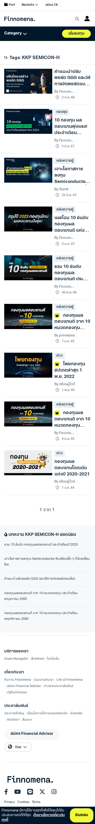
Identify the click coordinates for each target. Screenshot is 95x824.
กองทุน (61, 112)
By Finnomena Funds (64, 91)
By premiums (64, 335)
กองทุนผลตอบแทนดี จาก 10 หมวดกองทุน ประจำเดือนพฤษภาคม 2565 (41, 596)
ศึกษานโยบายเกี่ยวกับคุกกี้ (33, 818)
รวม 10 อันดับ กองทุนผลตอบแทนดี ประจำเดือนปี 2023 (41, 544)
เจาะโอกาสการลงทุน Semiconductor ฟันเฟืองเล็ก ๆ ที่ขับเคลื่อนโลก (47, 561)
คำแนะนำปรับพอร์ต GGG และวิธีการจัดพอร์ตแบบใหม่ (39, 578)
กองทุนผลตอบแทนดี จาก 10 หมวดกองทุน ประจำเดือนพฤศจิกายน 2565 (41, 616)
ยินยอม (81, 815)
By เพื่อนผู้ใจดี (64, 384)
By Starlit (61, 189)
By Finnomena (64, 286)
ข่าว (59, 355)
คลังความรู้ (64, 160)
